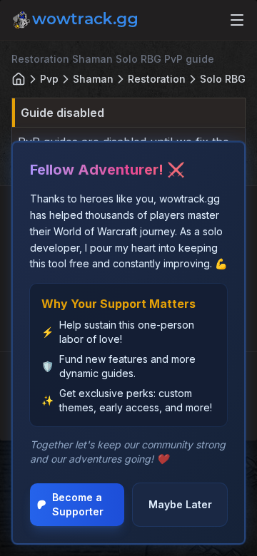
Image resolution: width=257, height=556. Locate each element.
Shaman (93, 79)
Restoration (157, 79)
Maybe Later (180, 504)
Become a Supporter (78, 504)
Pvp (49, 79)
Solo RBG (223, 79)
